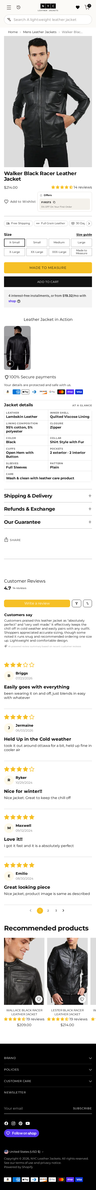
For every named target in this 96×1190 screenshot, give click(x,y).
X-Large (14, 252)
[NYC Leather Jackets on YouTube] (28, 1124)
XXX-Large (59, 252)
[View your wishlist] (77, 7)
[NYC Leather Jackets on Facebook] (6, 1124)
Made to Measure (81, 252)
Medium (59, 242)
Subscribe (82, 1108)
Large (81, 242)
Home (13, 32)
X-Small (14, 242)
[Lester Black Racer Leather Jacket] (67, 971)
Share (15, 540)
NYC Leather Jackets (46, 1158)
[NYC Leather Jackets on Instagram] (14, 1124)
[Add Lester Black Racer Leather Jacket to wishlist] (82, 999)
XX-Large (37, 252)
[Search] (9, 19)
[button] (62, 187)
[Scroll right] (89, 223)
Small (37, 242)
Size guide (84, 234)
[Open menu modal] (8, 7)
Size (8, 234)
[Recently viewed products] (18, 7)
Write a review (37, 603)
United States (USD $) (24, 1151)
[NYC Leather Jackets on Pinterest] (21, 1124)
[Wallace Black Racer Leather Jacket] (24, 971)
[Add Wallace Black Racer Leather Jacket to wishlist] (39, 999)
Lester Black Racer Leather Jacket (67, 1012)
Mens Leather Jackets (39, 32)
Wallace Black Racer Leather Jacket (24, 1012)
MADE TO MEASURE (48, 268)
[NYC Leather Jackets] (48, 7)
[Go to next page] (64, 911)
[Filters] (76, 603)
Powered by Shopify (18, 1167)
